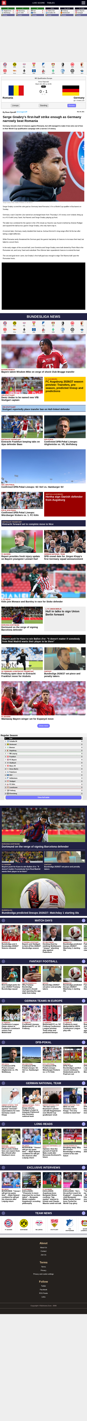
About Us (43, 1247)
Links (44, 1297)
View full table (43, 797)
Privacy (43, 1270)
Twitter (43, 1286)
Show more (43, 726)
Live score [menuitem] (39, 3)
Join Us (43, 1255)
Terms (43, 1267)
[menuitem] (5, 3)
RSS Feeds (43, 1293)
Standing (43, 105)
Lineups (15, 105)
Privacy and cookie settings (43, 1274)
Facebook (43, 1290)
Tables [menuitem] (51, 3)
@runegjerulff (22, 112)
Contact (43, 1251)
